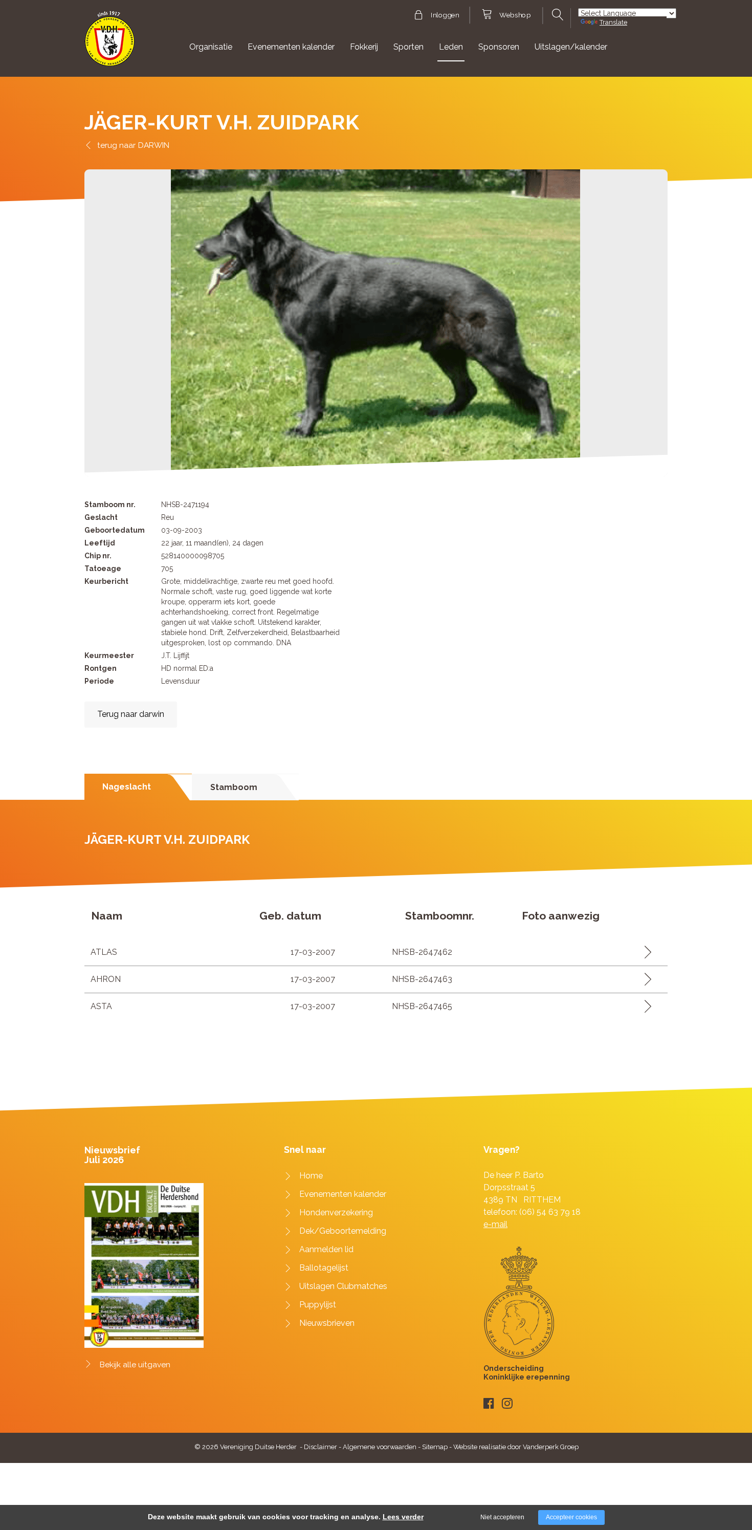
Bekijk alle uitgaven (135, 1364)
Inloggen (445, 15)
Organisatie (210, 47)
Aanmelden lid (326, 1249)
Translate (613, 22)
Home (311, 1176)
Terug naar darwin (130, 714)
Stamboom (233, 787)
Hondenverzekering (336, 1212)
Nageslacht (126, 787)
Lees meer (644, 952)
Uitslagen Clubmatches (343, 1286)
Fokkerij (364, 47)
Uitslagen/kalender (571, 47)
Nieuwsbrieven (327, 1323)
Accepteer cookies (571, 1517)
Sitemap (435, 1447)
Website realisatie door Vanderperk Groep (516, 1447)
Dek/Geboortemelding (342, 1231)
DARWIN (153, 145)
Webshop (514, 15)
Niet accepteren (502, 1517)
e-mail (495, 1224)
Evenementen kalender (291, 47)
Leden (451, 47)
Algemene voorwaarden (379, 1447)
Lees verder (403, 1517)
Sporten (408, 47)
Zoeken (556, 15)
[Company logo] (109, 43)
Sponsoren (498, 47)
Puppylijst (317, 1304)
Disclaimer (320, 1447)
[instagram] (507, 1403)
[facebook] (488, 1403)
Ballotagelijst (323, 1268)
